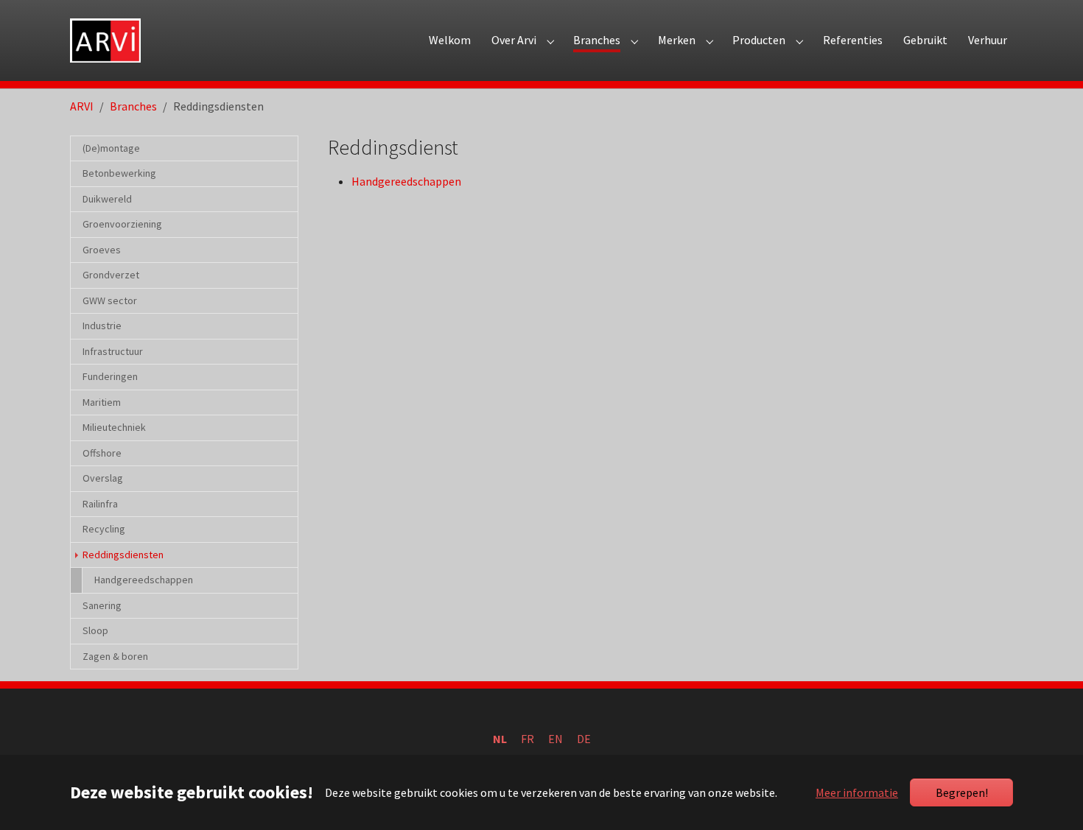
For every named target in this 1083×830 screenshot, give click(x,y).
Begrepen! (962, 792)
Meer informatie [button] (857, 792)
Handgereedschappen (406, 181)
